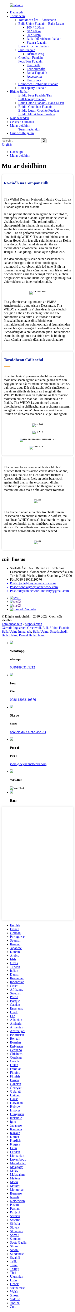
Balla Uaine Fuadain (56, 627)
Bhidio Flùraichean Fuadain (36, 114)
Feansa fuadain (36, 42)
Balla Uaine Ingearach (16, 631)
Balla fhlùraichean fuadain (44, 38)
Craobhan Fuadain (30, 57)
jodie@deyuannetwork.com (28, 764)
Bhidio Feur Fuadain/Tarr (35, 95)
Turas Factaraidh (29, 129)
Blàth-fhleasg (35, 54)
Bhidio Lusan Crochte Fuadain (38, 110)
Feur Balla (33, 65)
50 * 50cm (34, 35)
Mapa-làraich (33, 624)
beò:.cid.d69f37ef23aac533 (28, 732)
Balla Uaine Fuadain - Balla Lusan (41, 23)
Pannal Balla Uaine (31, 635)
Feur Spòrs (34, 80)
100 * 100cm (35, 27)
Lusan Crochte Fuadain (33, 46)
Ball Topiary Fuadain (32, 88)
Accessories (34, 76)
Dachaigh (16, 12)
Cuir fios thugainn (22, 133)
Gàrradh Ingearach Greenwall (21, 627)
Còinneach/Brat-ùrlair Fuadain (38, 84)
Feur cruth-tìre (36, 69)
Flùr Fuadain (26, 50)
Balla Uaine (40, 631)
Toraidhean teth (12, 624)
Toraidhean (17, 16)
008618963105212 (22, 667)
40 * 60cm (34, 31)
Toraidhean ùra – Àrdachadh (37, 20)
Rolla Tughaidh (37, 72)
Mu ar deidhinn (20, 125)
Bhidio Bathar (19, 91)
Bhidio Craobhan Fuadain (35, 106)
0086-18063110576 (23, 699)
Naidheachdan (19, 118)
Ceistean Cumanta (22, 122)
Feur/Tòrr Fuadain (30, 61)
